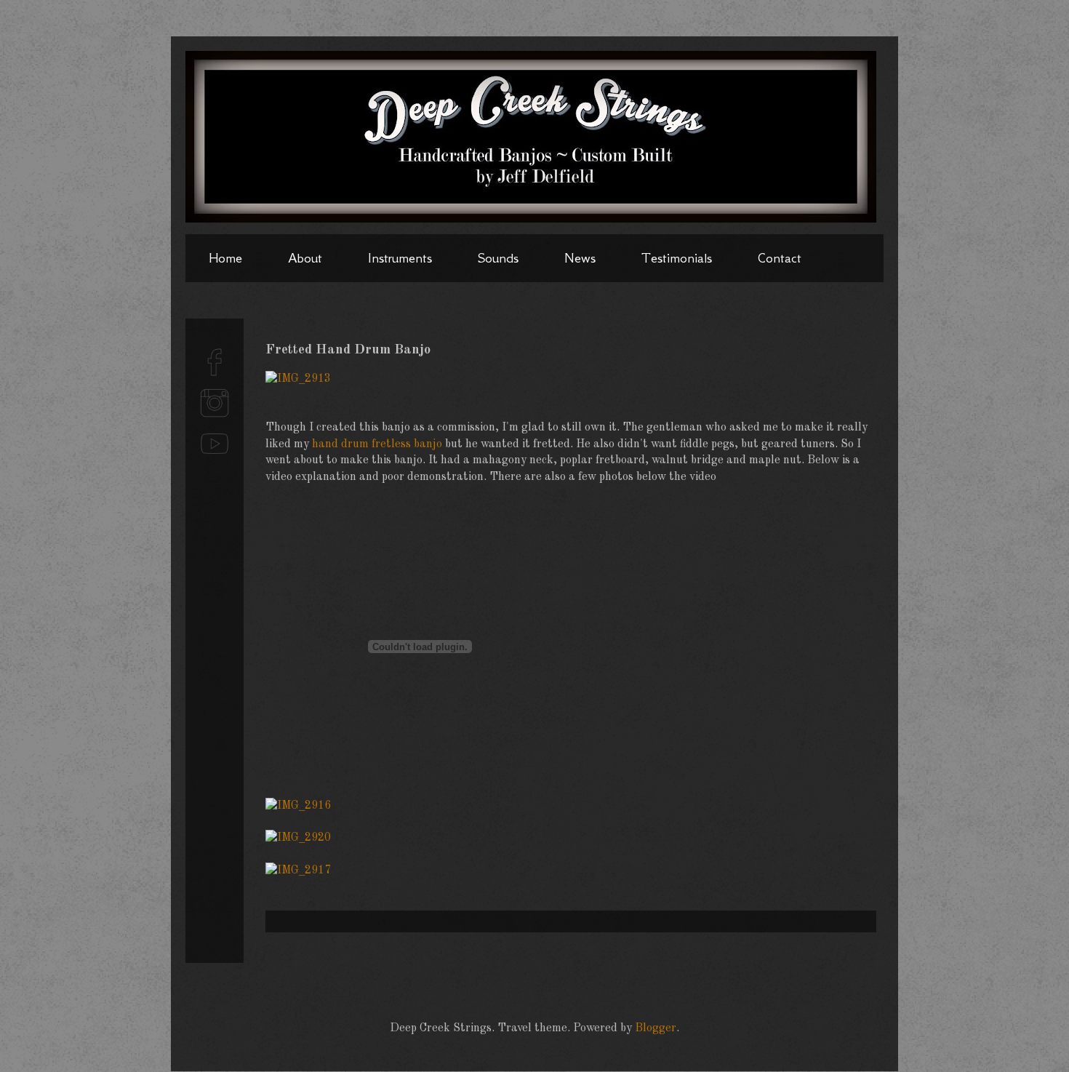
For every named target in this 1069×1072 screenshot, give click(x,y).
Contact (779, 257)
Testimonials (676, 257)
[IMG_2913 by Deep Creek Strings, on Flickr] (298, 379)
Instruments (400, 257)
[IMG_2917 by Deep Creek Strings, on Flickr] (298, 870)
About (305, 257)
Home (225, 257)
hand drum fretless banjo (377, 444)
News (580, 257)
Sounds (498, 257)
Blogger (655, 1028)
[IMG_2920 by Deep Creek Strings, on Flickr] (298, 838)
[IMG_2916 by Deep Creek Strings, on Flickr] (298, 806)
